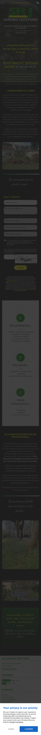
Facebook (19, 722)
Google (12, 722)
